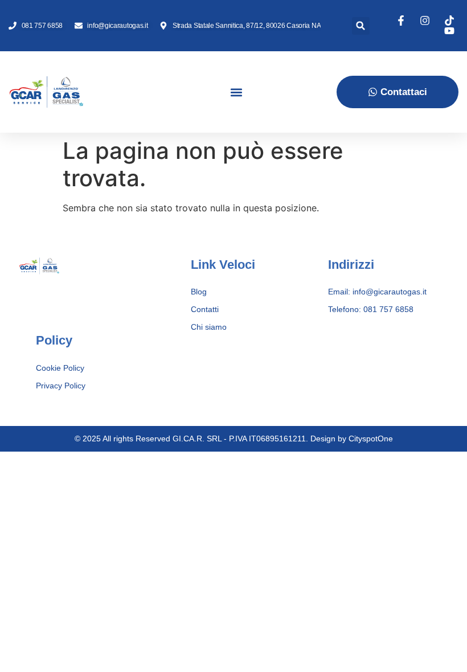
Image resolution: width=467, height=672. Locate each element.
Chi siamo (209, 326)
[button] (361, 26)
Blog (199, 291)
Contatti (205, 309)
